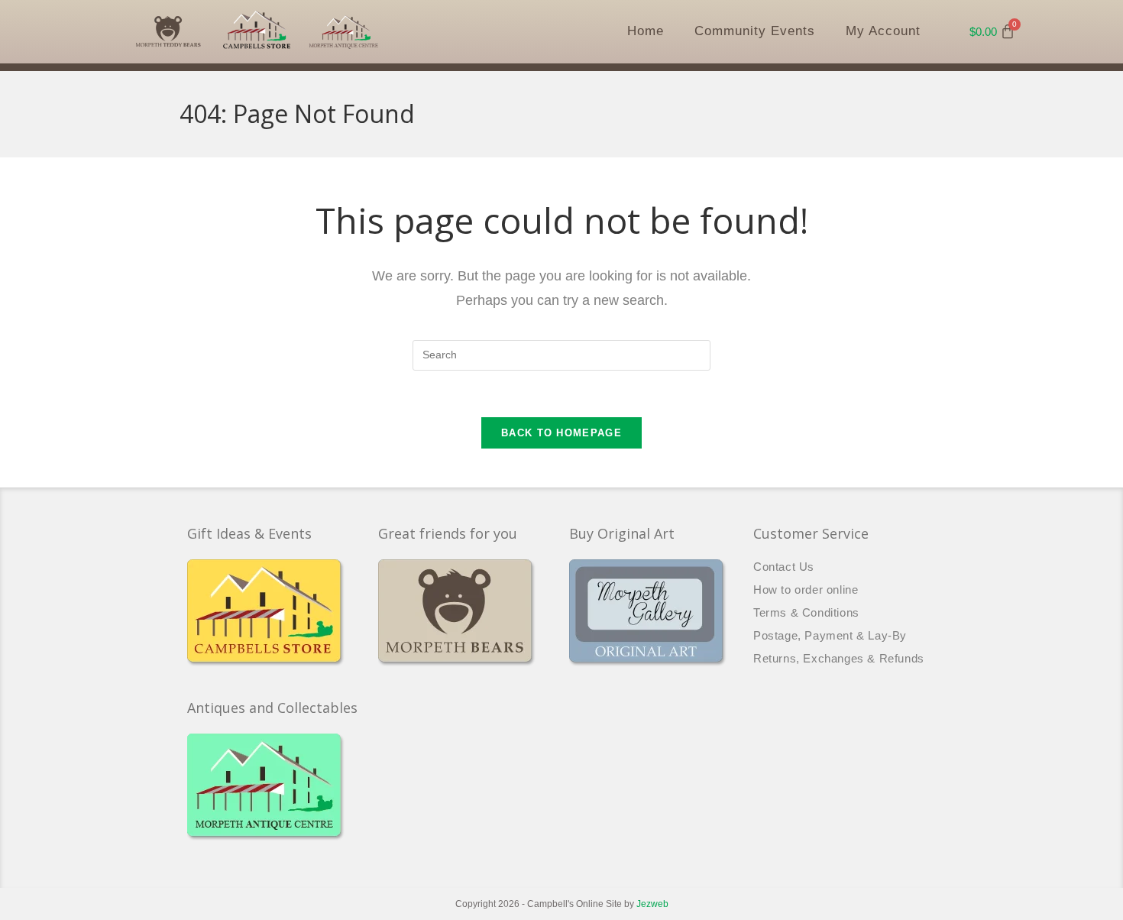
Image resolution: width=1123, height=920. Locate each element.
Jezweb (652, 904)
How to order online (805, 589)
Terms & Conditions (806, 612)
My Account (883, 31)
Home (645, 31)
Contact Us (783, 566)
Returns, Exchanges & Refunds (838, 658)
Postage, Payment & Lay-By (830, 635)
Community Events (754, 31)
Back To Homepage (561, 433)
